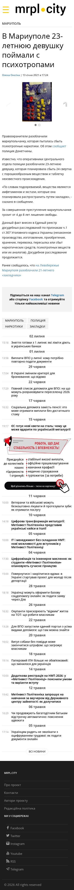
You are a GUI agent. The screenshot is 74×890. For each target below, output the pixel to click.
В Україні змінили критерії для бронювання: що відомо (33, 374)
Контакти (11, 793)
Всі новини (37, 751)
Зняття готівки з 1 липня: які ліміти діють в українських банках (40, 344)
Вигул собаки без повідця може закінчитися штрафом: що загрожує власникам (36, 645)
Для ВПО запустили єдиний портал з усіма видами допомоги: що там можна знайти (41, 628)
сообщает (59, 146)
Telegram (57, 295)
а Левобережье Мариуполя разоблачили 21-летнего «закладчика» (30, 270)
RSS (13, 861)
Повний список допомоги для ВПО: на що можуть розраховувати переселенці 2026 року (40, 392)
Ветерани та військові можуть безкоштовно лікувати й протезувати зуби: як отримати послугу (41, 506)
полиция (38, 320)
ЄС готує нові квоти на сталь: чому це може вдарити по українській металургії (41, 427)
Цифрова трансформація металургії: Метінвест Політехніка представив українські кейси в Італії (38, 524)
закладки (37, 326)
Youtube (16, 854)
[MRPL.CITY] (41, 9)
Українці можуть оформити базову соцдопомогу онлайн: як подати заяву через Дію (38, 596)
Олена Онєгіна (11, 75)
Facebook (36, 299)
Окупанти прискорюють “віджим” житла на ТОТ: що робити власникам (39, 612)
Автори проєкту (16, 800)
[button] (67, 102)
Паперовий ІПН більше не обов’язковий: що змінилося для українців (39, 662)
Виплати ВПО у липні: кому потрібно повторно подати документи (37, 359)
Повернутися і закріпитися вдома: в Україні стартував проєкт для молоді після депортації (41, 577)
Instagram (17, 844)
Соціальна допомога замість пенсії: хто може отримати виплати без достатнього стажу (40, 410)
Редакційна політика (19, 808)
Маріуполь (11, 23)
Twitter (15, 836)
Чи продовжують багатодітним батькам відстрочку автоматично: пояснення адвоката (39, 716)
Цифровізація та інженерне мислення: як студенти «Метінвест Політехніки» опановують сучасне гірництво (41, 562)
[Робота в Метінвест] (37, 464)
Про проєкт (12, 785)
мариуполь (14, 320)
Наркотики (14, 326)
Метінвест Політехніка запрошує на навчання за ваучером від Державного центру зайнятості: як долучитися (39, 698)
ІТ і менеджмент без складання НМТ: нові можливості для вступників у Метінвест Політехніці (38, 543)
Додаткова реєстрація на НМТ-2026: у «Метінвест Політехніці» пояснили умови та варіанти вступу (41, 679)
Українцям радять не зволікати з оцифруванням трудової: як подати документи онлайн (36, 735)
